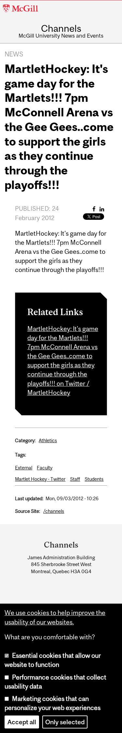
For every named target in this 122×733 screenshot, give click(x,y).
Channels (61, 28)
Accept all (21, 722)
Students (94, 479)
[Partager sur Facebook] (94, 209)
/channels (53, 511)
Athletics (48, 440)
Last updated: (29, 498)
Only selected (65, 722)
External (23, 467)
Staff (75, 479)
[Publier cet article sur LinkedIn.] (102, 209)
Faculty (44, 467)
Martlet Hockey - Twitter (40, 479)
